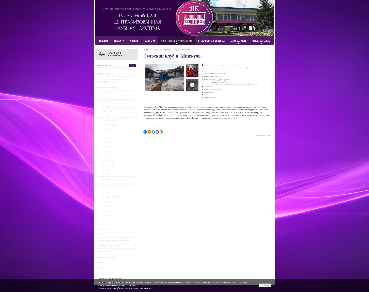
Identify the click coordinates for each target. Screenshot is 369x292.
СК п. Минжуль (107, 133)
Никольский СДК (106, 201)
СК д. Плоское (106, 192)
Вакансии (101, 262)
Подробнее (142, 285)
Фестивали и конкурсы (211, 41)
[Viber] (157, 132)
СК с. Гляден (105, 183)
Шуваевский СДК (106, 110)
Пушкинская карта (105, 251)
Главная (103, 41)
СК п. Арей (105, 138)
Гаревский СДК (106, 210)
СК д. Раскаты (106, 206)
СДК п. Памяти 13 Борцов (110, 196)
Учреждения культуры (106, 87)
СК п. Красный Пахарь (108, 124)
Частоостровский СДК (108, 142)
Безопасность (238, 41)
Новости (119, 41)
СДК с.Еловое (105, 169)
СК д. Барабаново (107, 147)
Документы (101, 229)
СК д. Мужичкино (107, 106)
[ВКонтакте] (145, 132)
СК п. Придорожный (108, 115)
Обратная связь (261, 41)
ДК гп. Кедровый (107, 165)
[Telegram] (153, 132)
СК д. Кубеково (106, 156)
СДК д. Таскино (106, 178)
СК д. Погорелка (106, 187)
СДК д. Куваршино (107, 160)
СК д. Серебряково (107, 151)
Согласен (265, 285)
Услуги (99, 234)
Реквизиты (101, 268)
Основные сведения (105, 73)
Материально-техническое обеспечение (113, 240)
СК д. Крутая (105, 101)
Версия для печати (263, 135)
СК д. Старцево (106, 129)
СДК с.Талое (105, 219)
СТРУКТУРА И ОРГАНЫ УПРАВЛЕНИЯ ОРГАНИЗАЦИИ (111, 80)
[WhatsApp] (161, 132)
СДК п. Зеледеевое (107, 224)
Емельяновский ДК (107, 92)
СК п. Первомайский (108, 215)
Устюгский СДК (106, 174)
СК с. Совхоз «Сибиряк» (109, 119)
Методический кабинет (107, 257)
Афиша (134, 41)
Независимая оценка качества (110, 245)
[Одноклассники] (149, 132)
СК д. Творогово (106, 97)
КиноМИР (149, 41)
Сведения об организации (176, 41)
